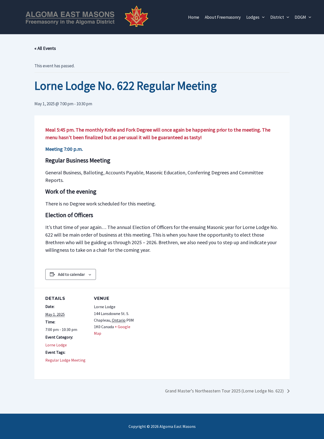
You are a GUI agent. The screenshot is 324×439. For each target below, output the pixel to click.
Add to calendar (71, 274)
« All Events (45, 48)
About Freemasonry (223, 17)
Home (193, 17)
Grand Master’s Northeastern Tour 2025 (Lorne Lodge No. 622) (225, 391)
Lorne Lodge (56, 344)
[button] (262, 17)
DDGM (300, 17)
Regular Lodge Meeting (65, 360)
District (277, 17)
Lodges (252, 17)
